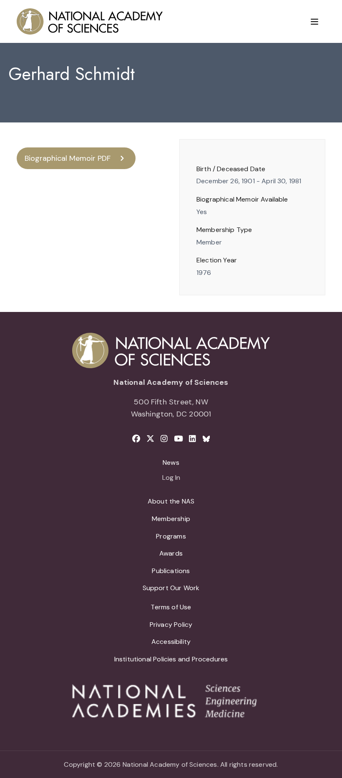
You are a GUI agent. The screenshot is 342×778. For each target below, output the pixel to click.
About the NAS (171, 501)
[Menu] (314, 21)
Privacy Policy (171, 624)
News (171, 462)
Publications (171, 570)
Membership (171, 518)
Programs (171, 536)
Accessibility (171, 641)
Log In (171, 478)
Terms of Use (171, 607)
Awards (171, 553)
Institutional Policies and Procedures (171, 659)
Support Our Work (171, 588)
